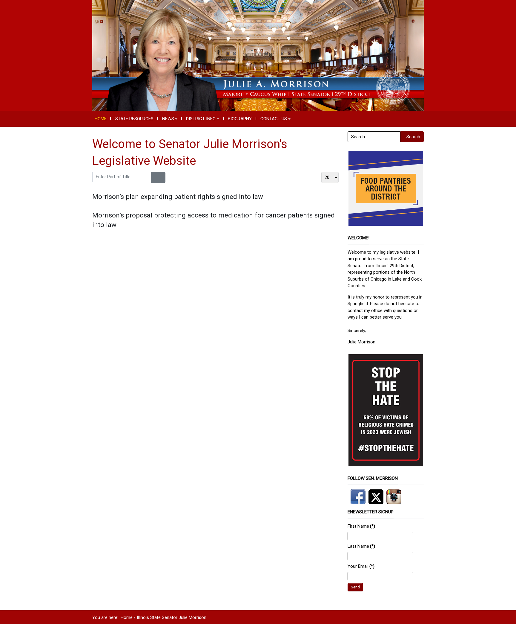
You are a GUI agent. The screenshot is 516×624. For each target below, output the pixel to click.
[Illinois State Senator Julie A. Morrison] (258, 55)
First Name (361, 526)
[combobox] (374, 136)
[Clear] (161, 177)
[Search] (155, 177)
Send (355, 587)
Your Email (361, 566)
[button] (170, 118)
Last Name (361, 546)
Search (413, 136)
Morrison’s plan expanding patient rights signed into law (177, 196)
